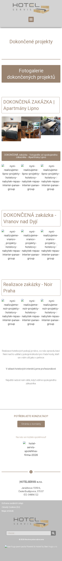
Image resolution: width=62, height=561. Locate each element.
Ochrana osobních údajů (12, 503)
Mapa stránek (8, 511)
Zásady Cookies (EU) (11, 507)
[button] (31, 19)
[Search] (53, 533)
